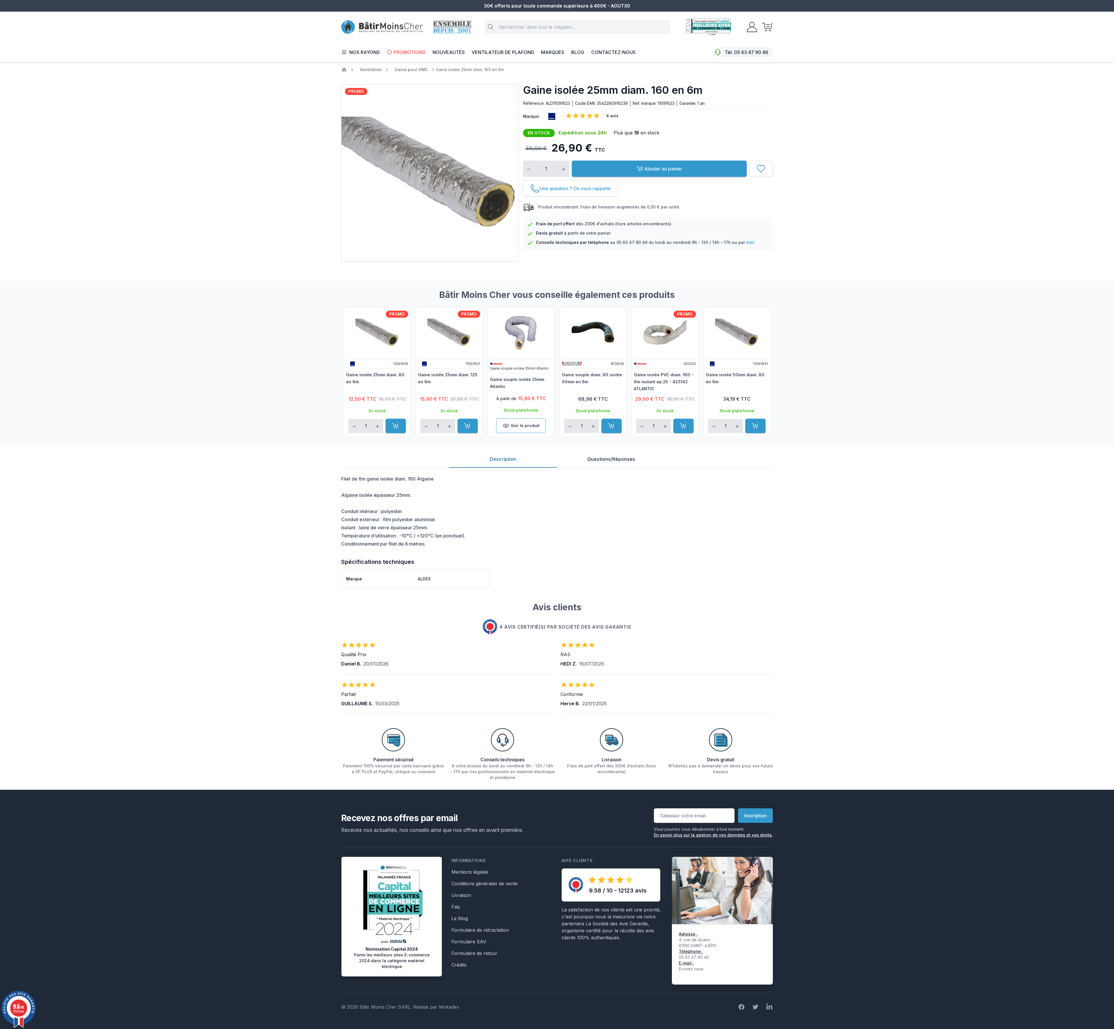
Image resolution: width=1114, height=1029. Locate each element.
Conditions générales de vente (484, 883)
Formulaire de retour (474, 953)
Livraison (461, 895)
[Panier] (765, 27)
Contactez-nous (613, 52)
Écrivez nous (691, 968)
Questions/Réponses (611, 459)
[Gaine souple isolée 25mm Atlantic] (521, 332)
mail (750, 242)
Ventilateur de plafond (503, 52)
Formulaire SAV (468, 942)
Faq (455, 907)
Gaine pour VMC (411, 69)
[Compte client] (750, 27)
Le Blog (459, 918)
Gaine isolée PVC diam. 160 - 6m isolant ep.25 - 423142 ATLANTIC (663, 381)
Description (503, 459)
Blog (577, 52)
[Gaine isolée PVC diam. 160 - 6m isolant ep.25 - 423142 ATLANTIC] (665, 332)
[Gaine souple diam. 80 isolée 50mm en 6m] (593, 332)
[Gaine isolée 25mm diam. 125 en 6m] (449, 332)
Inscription (755, 815)
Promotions (410, 52)
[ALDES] (550, 116)
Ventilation (371, 69)
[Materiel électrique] (344, 70)
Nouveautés (449, 52)
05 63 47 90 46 (751, 52)
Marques (552, 52)
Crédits (458, 965)
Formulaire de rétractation (480, 930)
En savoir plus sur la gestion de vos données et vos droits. (713, 834)
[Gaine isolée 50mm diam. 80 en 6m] (737, 332)
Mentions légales (469, 872)
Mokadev (449, 1007)
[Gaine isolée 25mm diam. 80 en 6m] (377, 332)
